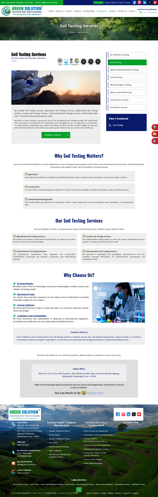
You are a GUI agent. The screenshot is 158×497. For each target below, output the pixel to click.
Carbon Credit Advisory (93, 459)
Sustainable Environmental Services (98, 435)
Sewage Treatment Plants (59, 431)
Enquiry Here (95, 393)
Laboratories (101, 11)
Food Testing (116, 77)
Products (77, 11)
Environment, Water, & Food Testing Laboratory (95, 454)
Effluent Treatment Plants (59, 439)
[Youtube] (155, 2)
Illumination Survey (119, 100)
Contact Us (122, 11)
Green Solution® (23, 493)
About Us (60, 11)
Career (127, 3)
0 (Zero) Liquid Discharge (59, 447)
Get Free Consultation (147, 9)
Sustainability (89, 11)
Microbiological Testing (120, 85)
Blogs (107, 3)
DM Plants (53, 443)
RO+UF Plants (54, 435)
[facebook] (134, 2)
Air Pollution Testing (119, 55)
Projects (112, 11)
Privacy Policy (51, 493)
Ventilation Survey (118, 107)
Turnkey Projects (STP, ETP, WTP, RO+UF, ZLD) (94, 440)
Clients (121, 3)
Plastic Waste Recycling (93, 463)
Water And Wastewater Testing (124, 70)
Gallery (114, 3)
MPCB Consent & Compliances (96, 431)
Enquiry (132, 11)
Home (51, 11)
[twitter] (150, 2)
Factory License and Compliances (97, 445)
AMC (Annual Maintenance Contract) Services (60, 455)
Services (68, 11)
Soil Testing (115, 62)
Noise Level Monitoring (121, 92)
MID (76, 493)
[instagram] (139, 2)
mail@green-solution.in (49, 3)
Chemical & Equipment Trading (96, 449)
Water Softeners (55, 451)
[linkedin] (144, 2)
